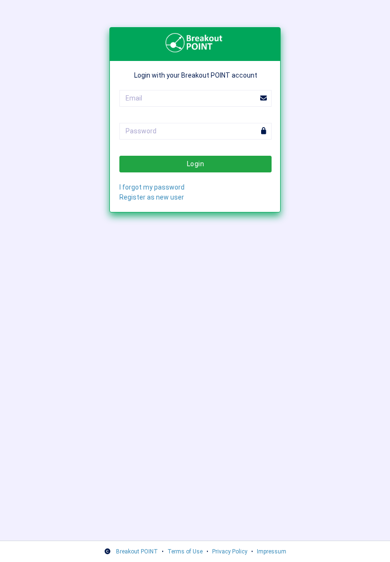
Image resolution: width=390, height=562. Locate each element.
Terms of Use (185, 551)
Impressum (271, 551)
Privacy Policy (229, 551)
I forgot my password (152, 187)
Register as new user (151, 197)
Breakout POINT (137, 551)
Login (195, 164)
